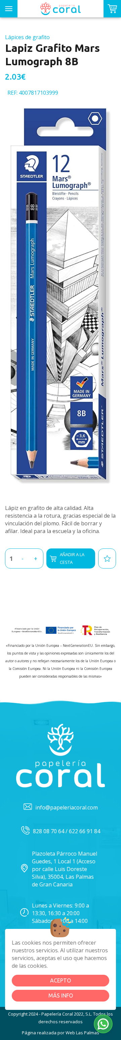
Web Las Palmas (82, 1033)
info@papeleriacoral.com (66, 807)
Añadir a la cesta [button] (72, 558)
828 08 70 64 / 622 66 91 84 (66, 831)
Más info (60, 995)
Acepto (60, 980)
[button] (103, 1024)
